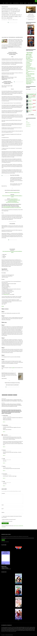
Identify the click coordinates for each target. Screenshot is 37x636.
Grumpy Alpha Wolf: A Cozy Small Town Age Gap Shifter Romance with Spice (31, 96)
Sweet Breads (29, 82)
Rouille (3, 306)
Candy (27, 61)
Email (3, 508)
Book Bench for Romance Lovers (6, 568)
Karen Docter (11, 19)
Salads (27, 79)
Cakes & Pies (29, 59)
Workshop (34, 3)
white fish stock (6, 294)
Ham (26, 71)
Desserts (28, 66)
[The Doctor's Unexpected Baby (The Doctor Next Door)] (27, 104)
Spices (32, 81)
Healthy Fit (29, 71)
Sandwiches (31, 79)
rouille (13, 367)
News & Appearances (16, 3)
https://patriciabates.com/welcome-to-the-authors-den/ (12, 207)
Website (3, 512)
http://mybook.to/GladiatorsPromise (14, 192)
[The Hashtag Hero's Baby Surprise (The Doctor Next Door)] (27, 107)
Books (10, 3)
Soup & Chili (28, 81)
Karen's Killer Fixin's (5, 6)
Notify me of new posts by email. (7, 521)
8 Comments (16, 19)
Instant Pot (33, 71)
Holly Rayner (30, 101)
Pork (33, 78)
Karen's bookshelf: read (31, 94)
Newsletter (21, 3)
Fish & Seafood (29, 67)
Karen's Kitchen (30, 74)
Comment (3, 493)
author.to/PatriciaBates (7, 206)
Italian (27, 72)
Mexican (29, 75)
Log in (27, 121)
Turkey (33, 82)
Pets (31, 78)
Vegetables (28, 83)
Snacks (34, 79)
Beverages (28, 57)
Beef (31, 56)
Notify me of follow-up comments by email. (9, 519)
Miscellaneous (28, 76)
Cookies (28, 62)
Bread (31, 57)
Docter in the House (4, 567)
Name (3, 504)
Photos (25, 3)
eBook (18, 595)
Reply (4, 431)
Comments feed (28, 124)
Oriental (32, 77)
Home (3, 3)
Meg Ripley (28, 98)
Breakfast (28, 58)
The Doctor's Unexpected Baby (30, 104)
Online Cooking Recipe (28, 77)
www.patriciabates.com (14, 198)
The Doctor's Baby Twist (30, 100)
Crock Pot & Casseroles (28, 64)
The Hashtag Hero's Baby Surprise (31, 107)
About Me (6, 3)
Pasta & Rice (28, 78)
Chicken (30, 61)
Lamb (26, 75)
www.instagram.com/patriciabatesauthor (12, 202)
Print (19, 607)
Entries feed (27, 122)
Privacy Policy (30, 3)
